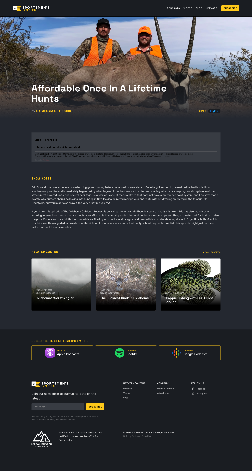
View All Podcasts (211, 252)
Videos (187, 8)
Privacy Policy (70, 416)
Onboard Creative (141, 436)
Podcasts (173, 8)
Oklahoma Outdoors (53, 111)
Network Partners (165, 388)
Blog (199, 8)
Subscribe (230, 8)
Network (211, 8)
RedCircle (46, 160)
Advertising (163, 393)
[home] (31, 8)
